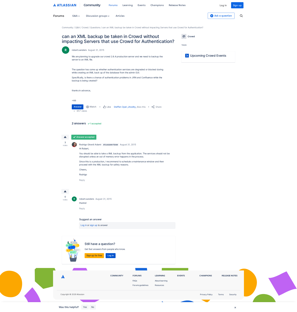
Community (92, 5)
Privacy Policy (206, 294)
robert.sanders (79, 50)
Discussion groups (97, 15)
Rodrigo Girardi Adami (90, 144)
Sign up (237, 5)
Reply (82, 180)
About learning (161, 281)
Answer (78, 106)
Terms (221, 294)
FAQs (135, 281)
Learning (128, 5)
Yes (85, 307)
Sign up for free (94, 255)
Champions (157, 5)
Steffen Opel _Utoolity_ (125, 106)
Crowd (85, 27)
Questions (95, 27)
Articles (120, 15)
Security (233, 294)
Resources (159, 285)
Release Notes (177, 5)
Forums (113, 5)
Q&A (75, 15)
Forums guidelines (140, 285)
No (92, 307)
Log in (223, 5)
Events (142, 5)
